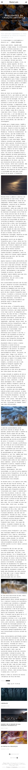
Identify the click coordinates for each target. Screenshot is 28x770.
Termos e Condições (12, 767)
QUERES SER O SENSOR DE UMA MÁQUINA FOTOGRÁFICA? (11, 725)
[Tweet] (17, 683)
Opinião (8, 680)
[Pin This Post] (13, 683)
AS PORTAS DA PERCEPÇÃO (9, 746)
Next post (12, 757)
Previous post (15, 754)
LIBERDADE (4, 703)
